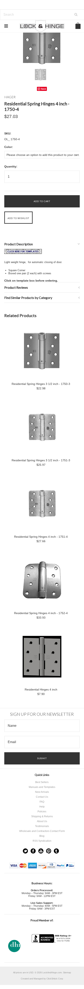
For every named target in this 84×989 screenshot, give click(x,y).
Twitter (25, 851)
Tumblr (56, 851)
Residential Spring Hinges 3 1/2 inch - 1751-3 (41, 460)
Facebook (33, 851)
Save (43, 88)
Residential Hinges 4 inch (41, 689)
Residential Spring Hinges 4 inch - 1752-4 (41, 613)
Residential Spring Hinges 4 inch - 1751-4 (41, 536)
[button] (52, 950)
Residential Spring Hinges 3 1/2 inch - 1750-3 (41, 383)
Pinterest (48, 851)
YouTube (40, 851)
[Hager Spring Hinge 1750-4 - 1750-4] (23, 252)
